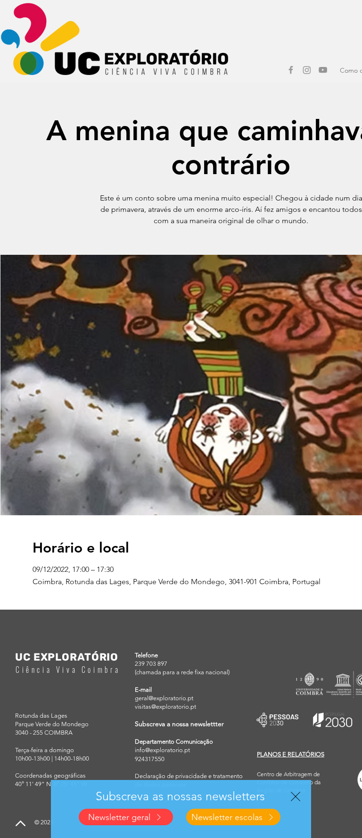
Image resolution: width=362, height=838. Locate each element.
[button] (295, 796)
